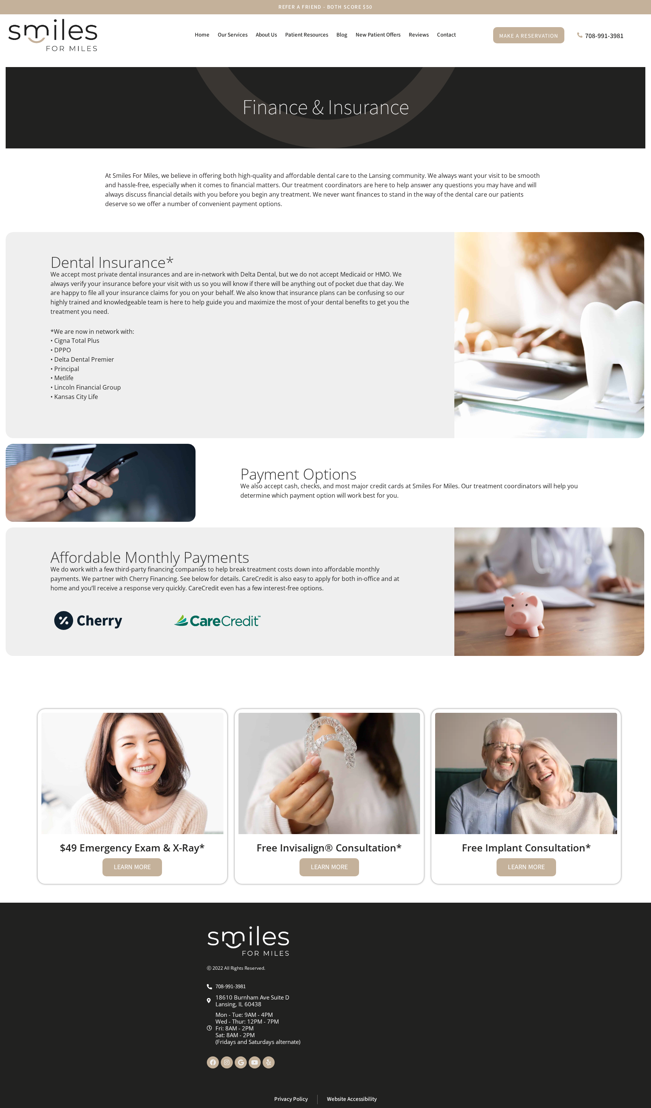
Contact (446, 35)
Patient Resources (306, 35)
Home (202, 35)
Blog (341, 35)
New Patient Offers (378, 35)
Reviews (419, 35)
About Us (266, 35)
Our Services (233, 35)
